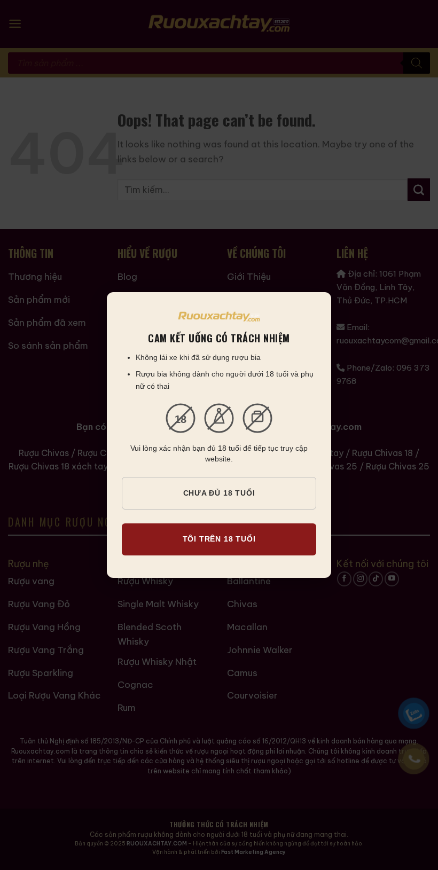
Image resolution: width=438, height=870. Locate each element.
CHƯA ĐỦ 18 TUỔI (219, 493)
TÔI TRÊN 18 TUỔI (219, 539)
